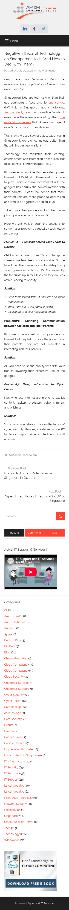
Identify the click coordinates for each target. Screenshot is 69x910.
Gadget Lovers (14, 737)
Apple (8, 634)
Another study (13, 112)
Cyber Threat (12, 701)
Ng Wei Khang (46, 70)
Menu (14, 41)
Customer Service (16, 682)
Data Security (13, 719)
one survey (56, 102)
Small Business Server (18, 822)
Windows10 (12, 840)
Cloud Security (14, 676)
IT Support (11, 779)
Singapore (15, 455)
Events (8, 725)
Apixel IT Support (43, 903)
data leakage (12, 713)
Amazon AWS (13, 616)
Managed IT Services (18, 797)
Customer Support (16, 688)
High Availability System (19, 749)
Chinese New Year (16, 658)
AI (5, 610)
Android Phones (14, 622)
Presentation (12, 810)
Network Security (15, 803)
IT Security (11, 767)
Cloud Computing (16, 664)
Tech (7, 828)
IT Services (11, 773)
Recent (14, 532)
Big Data (9, 646)
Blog (7, 652)
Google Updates (15, 743)
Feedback (10, 731)
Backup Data (12, 640)
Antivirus (10, 628)
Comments (34, 532)
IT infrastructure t (15, 761)
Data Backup (12, 707)
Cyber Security (14, 694)
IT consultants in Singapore (22, 755)
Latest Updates (14, 785)
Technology (30, 455)
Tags (54, 532)
